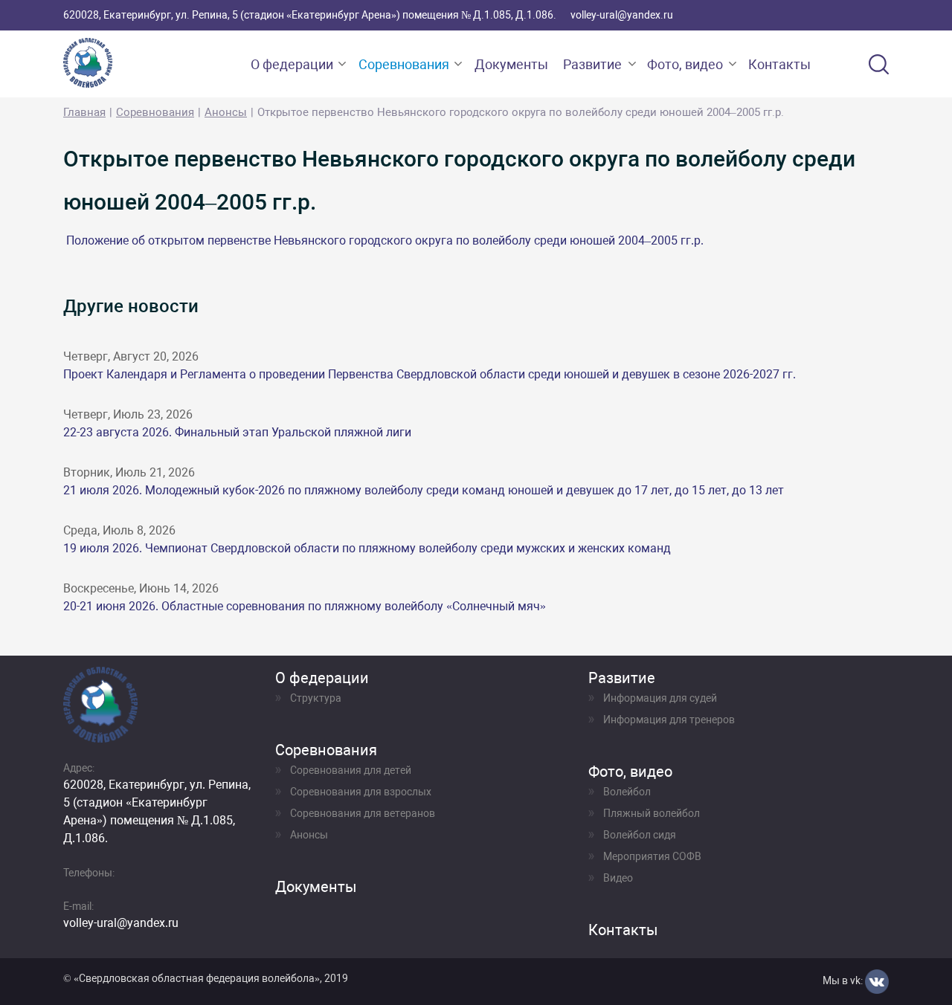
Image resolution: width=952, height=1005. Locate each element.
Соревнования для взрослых (360, 792)
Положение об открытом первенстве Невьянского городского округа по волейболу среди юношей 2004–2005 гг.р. (385, 240)
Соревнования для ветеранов (362, 813)
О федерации (292, 64)
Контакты (779, 64)
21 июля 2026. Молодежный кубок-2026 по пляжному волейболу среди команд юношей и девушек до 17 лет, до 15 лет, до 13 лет (423, 490)
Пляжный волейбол (651, 813)
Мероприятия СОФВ (652, 856)
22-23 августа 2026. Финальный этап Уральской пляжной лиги (237, 432)
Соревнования (403, 64)
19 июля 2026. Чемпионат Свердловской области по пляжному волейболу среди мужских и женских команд (367, 548)
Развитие (592, 64)
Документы (511, 64)
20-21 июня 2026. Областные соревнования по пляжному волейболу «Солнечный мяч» (304, 606)
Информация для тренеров (669, 720)
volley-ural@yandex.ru (621, 15)
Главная (84, 112)
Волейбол (627, 792)
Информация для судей (660, 698)
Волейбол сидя (639, 835)
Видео (618, 878)
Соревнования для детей (350, 770)
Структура (315, 698)
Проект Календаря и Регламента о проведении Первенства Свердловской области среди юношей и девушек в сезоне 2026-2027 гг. (429, 374)
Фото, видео (685, 64)
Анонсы (226, 112)
